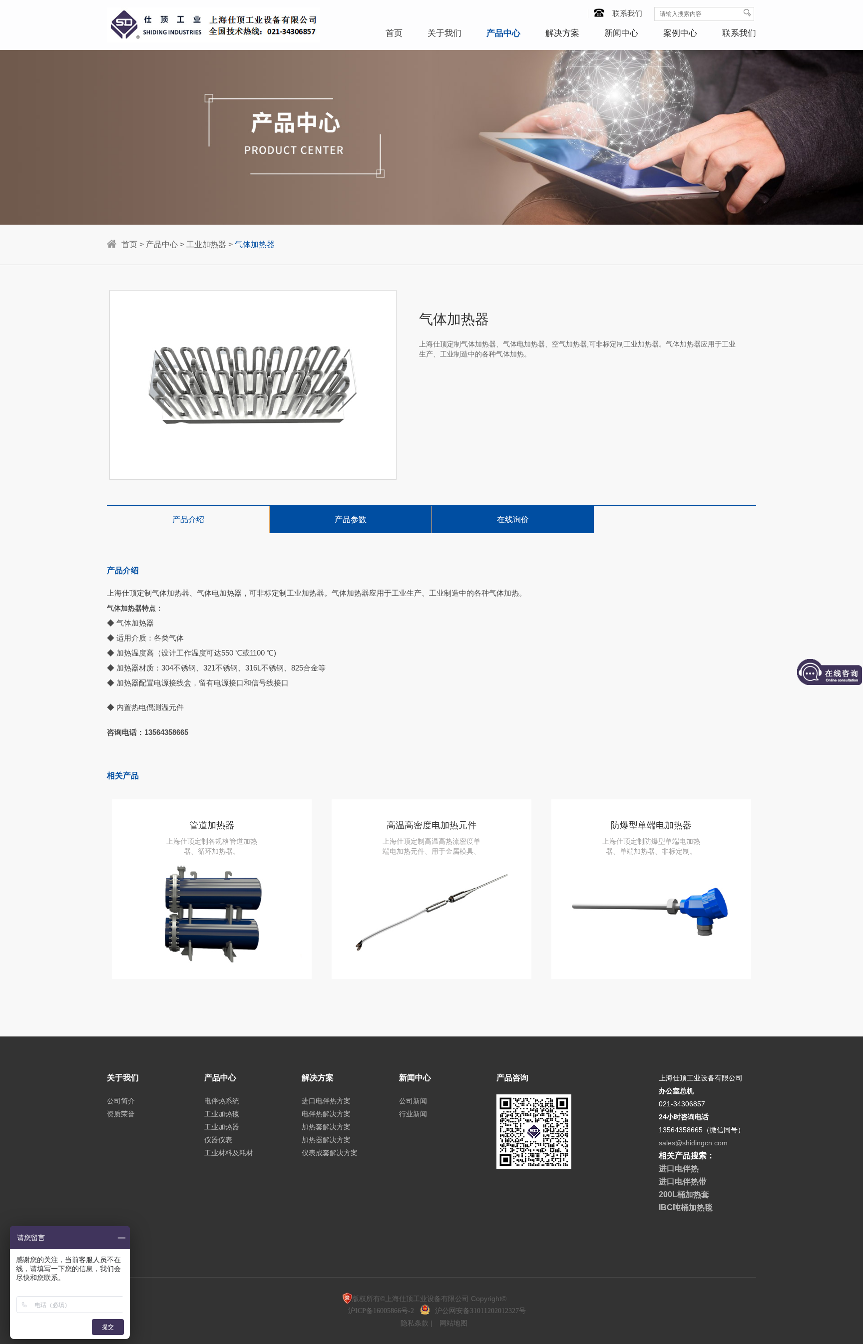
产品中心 (503, 33)
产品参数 (351, 519)
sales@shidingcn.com (693, 1143)
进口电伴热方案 (326, 1101)
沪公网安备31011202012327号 (480, 1311)
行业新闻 (413, 1114)
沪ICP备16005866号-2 (382, 1311)
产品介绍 (188, 519)
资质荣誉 (121, 1114)
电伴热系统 (221, 1101)
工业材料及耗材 (228, 1153)
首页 (394, 33)
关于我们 (444, 33)
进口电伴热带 (683, 1181)
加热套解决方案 (326, 1127)
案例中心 (680, 33)
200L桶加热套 (684, 1194)
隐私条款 (416, 1323)
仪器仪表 (218, 1140)
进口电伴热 (679, 1168)
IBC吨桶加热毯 (686, 1207)
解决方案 (562, 33)
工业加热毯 (221, 1114)
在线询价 (513, 519)
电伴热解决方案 (326, 1114)
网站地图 (453, 1323)
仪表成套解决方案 (330, 1153)
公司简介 (121, 1101)
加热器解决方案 (326, 1140)
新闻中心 (621, 33)
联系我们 (627, 13)
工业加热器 (206, 244)
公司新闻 (413, 1101)
